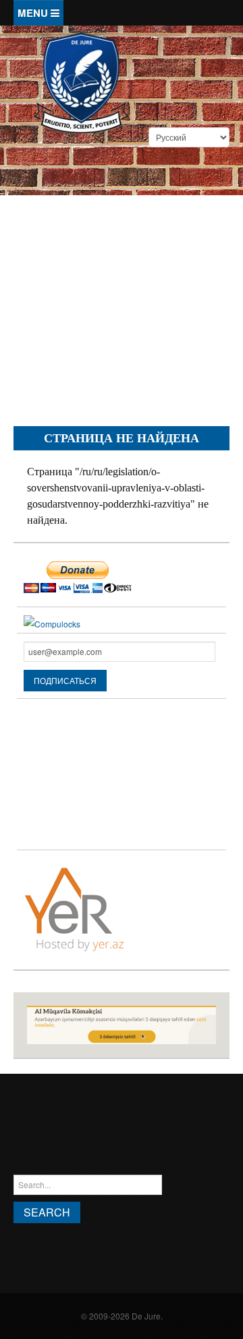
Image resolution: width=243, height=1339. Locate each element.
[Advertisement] (121, 289)
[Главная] (81, 82)
